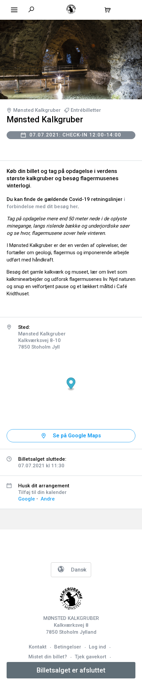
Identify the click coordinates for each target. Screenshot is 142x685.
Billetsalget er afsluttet (71, 670)
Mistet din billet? (47, 657)
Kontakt (38, 647)
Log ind (97, 647)
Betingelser (67, 647)
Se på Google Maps (77, 435)
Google (26, 499)
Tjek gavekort (90, 657)
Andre (48, 499)
